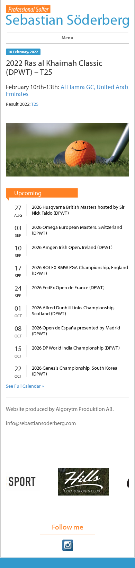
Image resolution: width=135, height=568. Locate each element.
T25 (34, 104)
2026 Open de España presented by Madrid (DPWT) (76, 331)
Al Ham (70, 87)
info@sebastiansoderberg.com (41, 423)
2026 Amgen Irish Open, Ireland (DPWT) (72, 247)
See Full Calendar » (25, 386)
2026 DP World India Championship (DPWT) (76, 348)
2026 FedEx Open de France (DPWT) (68, 288)
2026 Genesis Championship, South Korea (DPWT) (74, 371)
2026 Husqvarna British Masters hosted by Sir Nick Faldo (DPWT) (78, 210)
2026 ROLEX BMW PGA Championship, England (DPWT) (80, 270)
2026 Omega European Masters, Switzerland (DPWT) (77, 230)
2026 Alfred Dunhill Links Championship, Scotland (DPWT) (73, 311)
